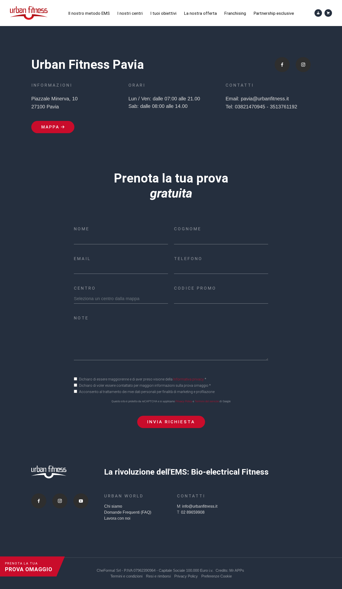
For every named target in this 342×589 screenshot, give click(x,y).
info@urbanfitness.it (199, 506)
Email (82, 258)
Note (81, 317)
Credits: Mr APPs (230, 570)
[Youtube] (80, 500)
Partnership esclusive (274, 13)
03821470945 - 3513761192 (266, 106)
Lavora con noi (117, 518)
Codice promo (195, 288)
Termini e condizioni (126, 576)
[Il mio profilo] (318, 13)
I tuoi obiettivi (163, 13)
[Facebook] (38, 500)
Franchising (235, 13)
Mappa (50, 126)
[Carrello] (328, 13)
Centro (85, 288)
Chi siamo (113, 506)
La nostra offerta (200, 13)
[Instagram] (59, 500)
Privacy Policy (184, 401)
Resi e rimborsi (158, 576)
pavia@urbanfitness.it (265, 98)
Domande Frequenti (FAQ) (127, 512)
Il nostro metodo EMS (89, 13)
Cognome (187, 228)
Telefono (188, 258)
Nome (81, 228)
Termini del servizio (207, 401)
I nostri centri (130, 13)
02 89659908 (193, 512)
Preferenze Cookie (216, 576)
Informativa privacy (188, 379)
